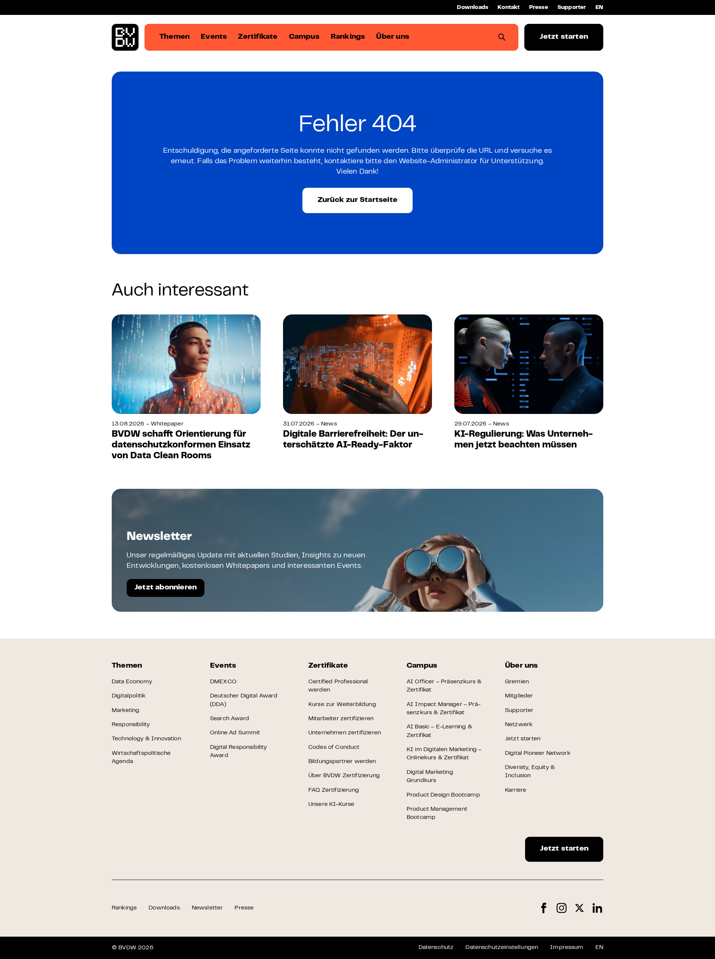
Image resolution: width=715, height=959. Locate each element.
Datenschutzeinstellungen (501, 947)
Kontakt (508, 7)
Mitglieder (519, 696)
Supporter (571, 7)
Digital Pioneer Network (538, 753)
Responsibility (131, 724)
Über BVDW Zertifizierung (344, 775)
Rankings (124, 908)
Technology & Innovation (146, 738)
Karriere (515, 790)
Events (223, 666)
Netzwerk (519, 724)
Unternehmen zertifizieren (344, 732)
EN (599, 7)
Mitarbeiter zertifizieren (341, 718)
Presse (538, 7)
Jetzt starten (564, 37)
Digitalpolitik (129, 696)
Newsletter (207, 908)
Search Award (229, 718)
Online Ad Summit (235, 732)
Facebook (544, 908)
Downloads (472, 7)
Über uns (521, 666)
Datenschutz (436, 947)
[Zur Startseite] (125, 37)
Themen (127, 666)
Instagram (562, 908)
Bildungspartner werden (342, 761)
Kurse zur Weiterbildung (342, 704)
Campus (422, 666)
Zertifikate (328, 666)
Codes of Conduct (334, 747)
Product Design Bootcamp (443, 795)
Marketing (125, 710)
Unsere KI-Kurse (331, 804)
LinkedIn (597, 908)
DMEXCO (223, 681)
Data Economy (132, 681)
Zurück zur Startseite (357, 200)
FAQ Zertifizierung (333, 790)
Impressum (566, 947)
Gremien (517, 681)
